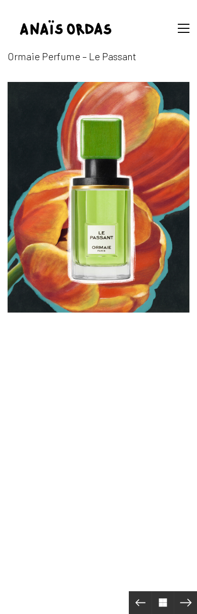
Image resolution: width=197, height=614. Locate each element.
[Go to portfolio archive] (163, 602)
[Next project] (185, 602)
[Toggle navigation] (181, 28)
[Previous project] (140, 602)
